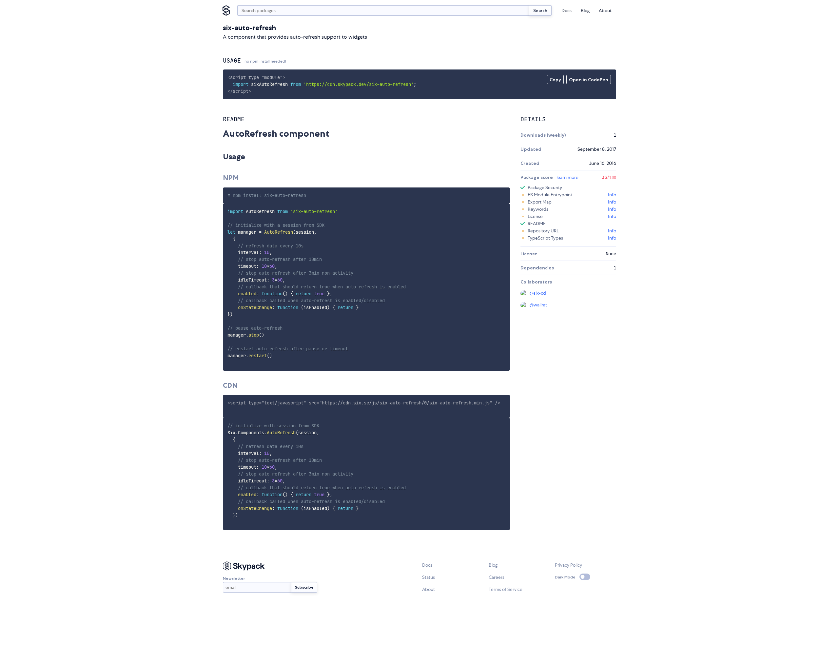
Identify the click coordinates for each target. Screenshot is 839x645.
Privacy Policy (568, 565)
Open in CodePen (588, 80)
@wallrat (538, 305)
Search (540, 10)
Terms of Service (505, 589)
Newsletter (234, 578)
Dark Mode (565, 577)
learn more (567, 177)
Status (428, 577)
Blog (585, 10)
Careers (496, 577)
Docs (566, 10)
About (605, 10)
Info (612, 194)
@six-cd (538, 293)
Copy (555, 80)
